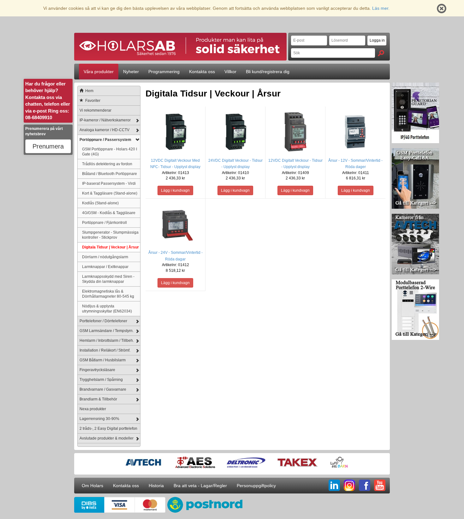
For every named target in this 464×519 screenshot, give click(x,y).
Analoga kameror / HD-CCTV (104, 130)
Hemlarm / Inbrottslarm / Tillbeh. (107, 340)
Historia (156, 485)
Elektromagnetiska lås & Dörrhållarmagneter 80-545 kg (108, 293)
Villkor (230, 71)
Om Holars (92, 485)
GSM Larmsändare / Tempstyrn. (107, 331)
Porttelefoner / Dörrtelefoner (103, 321)
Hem (89, 91)
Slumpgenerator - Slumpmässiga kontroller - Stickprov (110, 234)
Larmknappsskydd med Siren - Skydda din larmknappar (108, 278)
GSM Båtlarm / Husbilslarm (103, 360)
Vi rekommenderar (95, 110)
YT (379, 485)
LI (334, 485)
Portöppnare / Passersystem (105, 139)
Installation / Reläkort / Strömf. (105, 350)
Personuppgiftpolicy (256, 485)
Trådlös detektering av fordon (107, 164)
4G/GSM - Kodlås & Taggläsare (108, 213)
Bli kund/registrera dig (267, 71)
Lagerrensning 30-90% (99, 419)
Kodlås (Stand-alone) (100, 203)
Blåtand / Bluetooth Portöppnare (109, 174)
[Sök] (381, 53)
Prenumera (48, 146)
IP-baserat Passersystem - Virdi (109, 183)
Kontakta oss (202, 71)
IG (349, 485)
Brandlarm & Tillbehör (98, 399)
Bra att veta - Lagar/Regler (200, 485)
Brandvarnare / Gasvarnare (103, 389)
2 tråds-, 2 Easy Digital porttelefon (108, 428)
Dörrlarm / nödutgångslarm (105, 257)
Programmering (164, 71)
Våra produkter (99, 71)
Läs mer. (381, 8)
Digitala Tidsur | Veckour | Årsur (110, 247)
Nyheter (131, 71)
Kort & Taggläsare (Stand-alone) (109, 193)
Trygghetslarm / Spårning (101, 379)
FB (364, 485)
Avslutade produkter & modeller (107, 438)
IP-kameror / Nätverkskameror (105, 120)
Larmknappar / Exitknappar (105, 267)
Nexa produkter (93, 409)
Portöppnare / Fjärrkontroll (104, 222)
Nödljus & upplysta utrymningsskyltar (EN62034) (107, 308)
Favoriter (92, 100)
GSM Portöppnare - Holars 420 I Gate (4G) (109, 151)
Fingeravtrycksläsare (97, 370)
